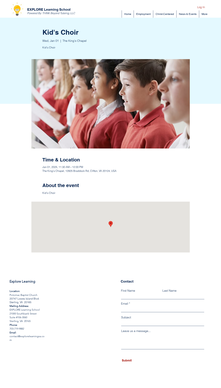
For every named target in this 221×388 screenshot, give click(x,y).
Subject (126, 317)
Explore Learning (22, 281)
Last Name (169, 290)
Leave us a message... (136, 331)
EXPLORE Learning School (49, 9)
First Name (128, 290)
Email (124, 303)
